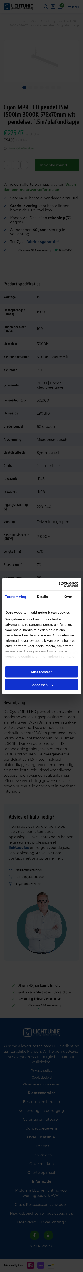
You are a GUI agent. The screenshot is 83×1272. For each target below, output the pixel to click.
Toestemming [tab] (15, 596)
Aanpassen (39, 685)
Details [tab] (42, 596)
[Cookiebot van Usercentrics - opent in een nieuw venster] (59, 584)
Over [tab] (68, 596)
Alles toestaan (41, 672)
